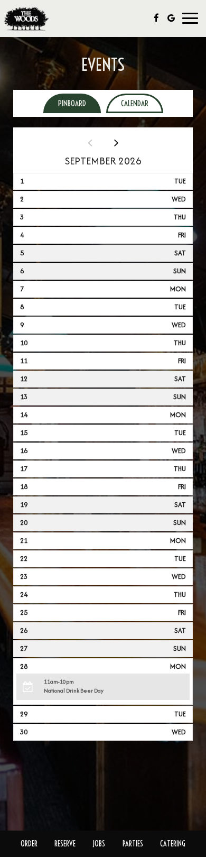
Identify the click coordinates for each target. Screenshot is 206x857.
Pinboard (64, 103)
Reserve (65, 844)
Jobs (98, 844)
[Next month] (116, 142)
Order (29, 844)
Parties (133, 844)
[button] (103, 687)
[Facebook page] (156, 18)
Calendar (127, 103)
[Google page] (171, 18)
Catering (172, 844)
